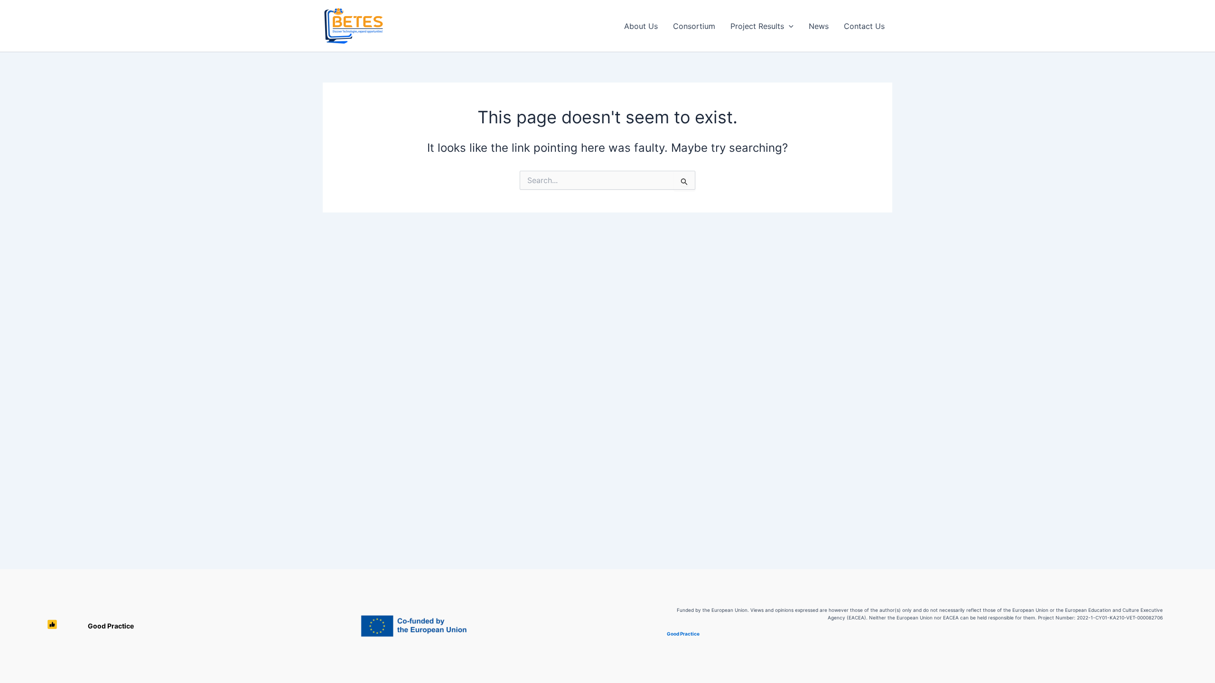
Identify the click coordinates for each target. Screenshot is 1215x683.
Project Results (757, 26)
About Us (641, 26)
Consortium (694, 26)
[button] (789, 26)
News (819, 26)
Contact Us (864, 26)
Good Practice (111, 626)
